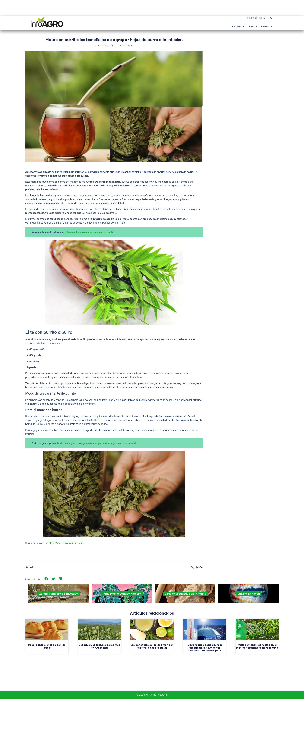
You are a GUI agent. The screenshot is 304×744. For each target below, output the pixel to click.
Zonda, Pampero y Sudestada (58, 594)
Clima (250, 26)
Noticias (236, 26)
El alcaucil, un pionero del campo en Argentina (99, 646)
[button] (271, 18)
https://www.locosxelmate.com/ (67, 543)
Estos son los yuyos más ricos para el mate (89, 232)
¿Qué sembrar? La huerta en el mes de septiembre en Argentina (257, 646)
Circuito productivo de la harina (185, 594)
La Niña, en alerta (249, 594)
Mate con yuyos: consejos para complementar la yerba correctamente (97, 443)
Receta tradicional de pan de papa (47, 646)
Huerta (265, 26)
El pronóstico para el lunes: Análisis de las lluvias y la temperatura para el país (205, 647)
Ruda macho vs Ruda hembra (122, 594)
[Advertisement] (255, 60)
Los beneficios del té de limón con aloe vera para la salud (152, 646)
